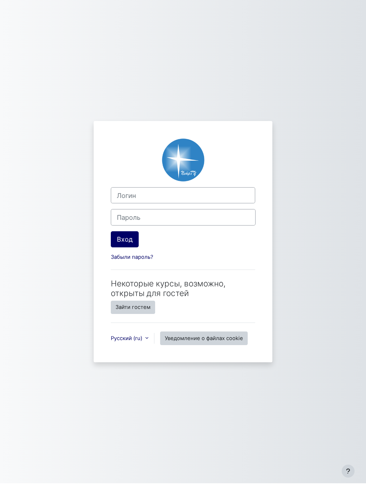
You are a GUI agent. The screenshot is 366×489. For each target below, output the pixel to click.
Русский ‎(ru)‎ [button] (127, 338)
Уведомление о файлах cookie (204, 338)
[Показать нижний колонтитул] (348, 471)
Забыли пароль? (132, 257)
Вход (125, 239)
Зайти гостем (132, 307)
